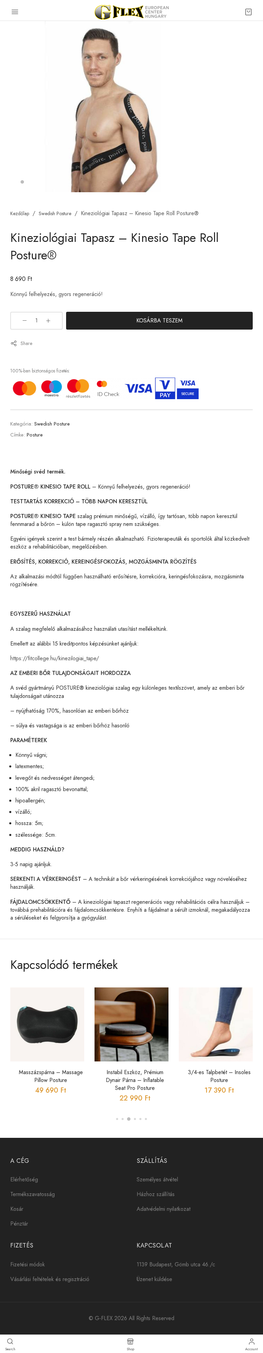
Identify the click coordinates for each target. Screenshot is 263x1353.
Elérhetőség (24, 1179)
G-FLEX (104, 1318)
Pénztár (19, 1224)
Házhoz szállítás (156, 1194)
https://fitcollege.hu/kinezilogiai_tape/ (54, 658)
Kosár (16, 1209)
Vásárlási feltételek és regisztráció (49, 1279)
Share (26, 343)
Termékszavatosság (32, 1194)
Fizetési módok (27, 1264)
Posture (35, 435)
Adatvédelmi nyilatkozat (163, 1209)
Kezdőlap (19, 213)
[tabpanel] (102, 106)
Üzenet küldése (154, 1279)
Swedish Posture (55, 213)
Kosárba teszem (159, 320)
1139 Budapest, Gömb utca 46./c (176, 1264)
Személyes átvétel (157, 1179)
